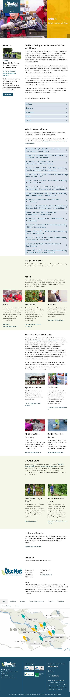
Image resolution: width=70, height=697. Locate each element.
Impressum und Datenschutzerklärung (51, 694)
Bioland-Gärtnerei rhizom (51, 141)
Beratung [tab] (22, 601)
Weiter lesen (7, 94)
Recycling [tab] (51, 601)
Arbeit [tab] (3, 601)
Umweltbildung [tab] (6, 606)
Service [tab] (17, 606)
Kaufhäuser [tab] (61, 601)
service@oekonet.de (46, 575)
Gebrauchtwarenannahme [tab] (36, 601)
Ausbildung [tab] (13, 601)
